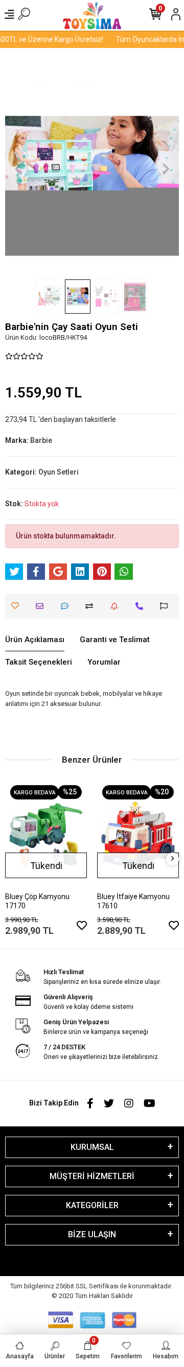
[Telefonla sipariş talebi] (142, 606)
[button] (18, 168)
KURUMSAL (92, 1147)
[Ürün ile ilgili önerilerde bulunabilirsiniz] (166, 606)
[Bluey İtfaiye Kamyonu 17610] (138, 834)
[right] (172, 859)
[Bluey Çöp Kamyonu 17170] (46, 834)
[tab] (34, 640)
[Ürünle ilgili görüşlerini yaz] (67, 606)
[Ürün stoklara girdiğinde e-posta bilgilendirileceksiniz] (116, 606)
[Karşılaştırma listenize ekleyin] (92, 606)
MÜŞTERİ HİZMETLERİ (92, 1176)
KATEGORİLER (92, 1205)
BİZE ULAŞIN (92, 1234)
